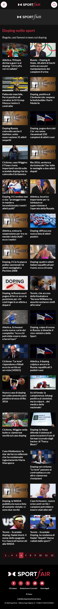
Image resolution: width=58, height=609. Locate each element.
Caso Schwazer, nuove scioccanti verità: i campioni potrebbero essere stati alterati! (42, 505)
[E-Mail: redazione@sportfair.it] (42, 583)
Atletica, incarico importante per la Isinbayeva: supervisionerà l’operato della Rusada (42, 202)
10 (40, 555)
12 (52, 555)
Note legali (44, 588)
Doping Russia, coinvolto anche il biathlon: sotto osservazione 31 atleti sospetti (14, 134)
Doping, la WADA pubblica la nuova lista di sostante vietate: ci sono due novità (14, 505)
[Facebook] (13, 583)
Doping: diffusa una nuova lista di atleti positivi (40, 233)
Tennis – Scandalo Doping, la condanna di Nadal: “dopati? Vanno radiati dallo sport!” (42, 536)
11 (46, 555)
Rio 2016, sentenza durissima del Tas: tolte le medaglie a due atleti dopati (42, 167)
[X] (28, 583)
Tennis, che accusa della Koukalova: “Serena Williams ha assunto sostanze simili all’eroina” (42, 299)
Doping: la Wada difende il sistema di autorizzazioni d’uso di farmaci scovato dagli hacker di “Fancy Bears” (42, 437)
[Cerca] (54, 5)
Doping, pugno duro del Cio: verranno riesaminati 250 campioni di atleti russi (43, 133)
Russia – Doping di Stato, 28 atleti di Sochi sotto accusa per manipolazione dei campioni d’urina (42, 65)
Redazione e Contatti (28, 588)
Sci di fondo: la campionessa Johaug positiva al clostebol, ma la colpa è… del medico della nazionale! (41, 400)
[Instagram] (20, 583)
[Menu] (4, 5)
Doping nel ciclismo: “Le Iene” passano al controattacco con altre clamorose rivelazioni (41, 472)
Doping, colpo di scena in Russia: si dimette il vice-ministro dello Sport (42, 331)
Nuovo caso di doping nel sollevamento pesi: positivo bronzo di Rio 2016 (14, 397)
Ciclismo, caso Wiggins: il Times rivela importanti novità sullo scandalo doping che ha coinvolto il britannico (15, 168)
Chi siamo (13, 588)
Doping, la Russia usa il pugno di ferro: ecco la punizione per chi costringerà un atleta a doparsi (14, 299)
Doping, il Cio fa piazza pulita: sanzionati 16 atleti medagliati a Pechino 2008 (14, 266)
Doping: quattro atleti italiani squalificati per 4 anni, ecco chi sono (42, 264)
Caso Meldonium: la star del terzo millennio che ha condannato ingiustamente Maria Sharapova (15, 457)
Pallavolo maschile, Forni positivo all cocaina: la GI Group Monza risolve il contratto (13, 100)
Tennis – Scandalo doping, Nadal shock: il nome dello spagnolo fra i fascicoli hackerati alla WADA (14, 537)
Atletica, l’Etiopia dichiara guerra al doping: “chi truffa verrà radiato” (12, 64)
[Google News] (35, 583)
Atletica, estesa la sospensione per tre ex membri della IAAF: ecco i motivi (14, 235)
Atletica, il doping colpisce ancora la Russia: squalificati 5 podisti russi (41, 366)
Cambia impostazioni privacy (29, 599)
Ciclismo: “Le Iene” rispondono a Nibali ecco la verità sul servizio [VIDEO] (12, 366)
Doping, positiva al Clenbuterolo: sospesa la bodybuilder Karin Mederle (42, 98)
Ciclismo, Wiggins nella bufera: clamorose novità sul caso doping (14, 432)
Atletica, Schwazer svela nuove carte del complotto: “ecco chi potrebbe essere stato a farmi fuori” (14, 333)
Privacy (29, 594)
